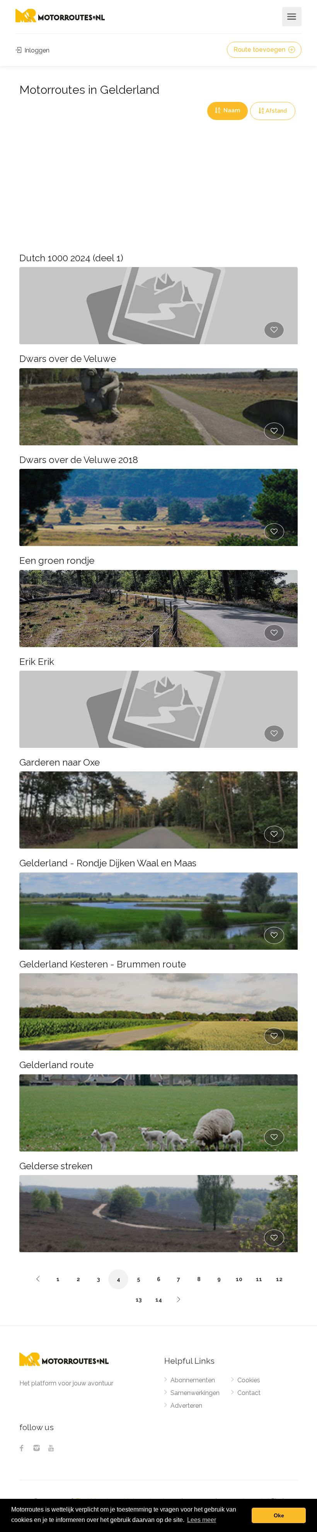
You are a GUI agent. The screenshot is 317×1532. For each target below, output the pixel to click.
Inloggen (36, 50)
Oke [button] (279, 1515)
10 (239, 1279)
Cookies (248, 1380)
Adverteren (186, 1405)
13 (138, 1300)
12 (279, 1279)
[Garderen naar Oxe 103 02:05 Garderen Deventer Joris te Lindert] (158, 810)
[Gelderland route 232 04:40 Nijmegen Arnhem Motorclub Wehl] (158, 1113)
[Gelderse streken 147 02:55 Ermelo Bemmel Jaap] (158, 1213)
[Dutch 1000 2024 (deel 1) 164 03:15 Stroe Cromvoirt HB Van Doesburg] (158, 305)
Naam (231, 110)
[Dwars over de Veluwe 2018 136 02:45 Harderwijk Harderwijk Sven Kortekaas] (158, 507)
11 (259, 1279)
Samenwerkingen (195, 1393)
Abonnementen (192, 1380)
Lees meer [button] (201, 1520)
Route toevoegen (260, 49)
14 (158, 1300)
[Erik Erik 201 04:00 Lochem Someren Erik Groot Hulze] (158, 709)
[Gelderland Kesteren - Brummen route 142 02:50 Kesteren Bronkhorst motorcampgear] (158, 1011)
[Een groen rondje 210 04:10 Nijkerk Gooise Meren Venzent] (158, 608)
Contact (249, 1393)
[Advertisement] (158, 178)
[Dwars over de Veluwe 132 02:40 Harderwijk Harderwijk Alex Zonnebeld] (158, 406)
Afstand (276, 110)
